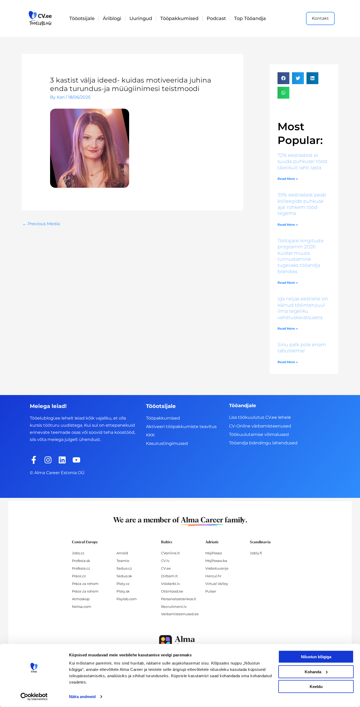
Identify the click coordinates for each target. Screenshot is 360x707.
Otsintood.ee (172, 591)
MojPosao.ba (216, 561)
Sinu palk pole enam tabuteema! (302, 348)
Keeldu (316, 686)
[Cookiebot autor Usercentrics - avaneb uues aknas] (34, 697)
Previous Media (41, 223)
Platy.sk (123, 591)
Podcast (216, 18)
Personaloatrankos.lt (178, 599)
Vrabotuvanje (216, 568)
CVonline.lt (170, 553)
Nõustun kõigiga (316, 657)
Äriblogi (112, 18)
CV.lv (165, 561)
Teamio (122, 561)
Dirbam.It (169, 576)
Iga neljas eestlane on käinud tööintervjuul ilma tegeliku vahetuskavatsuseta (303, 308)
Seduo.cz (124, 568)
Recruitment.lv (174, 606)
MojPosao (213, 553)
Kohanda (313, 671)
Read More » (288, 179)
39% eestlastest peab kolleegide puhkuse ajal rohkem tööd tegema (302, 204)
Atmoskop (81, 599)
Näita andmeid (82, 696)
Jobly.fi (256, 553)
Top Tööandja (250, 18)
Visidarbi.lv (170, 583)
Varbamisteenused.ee (180, 614)
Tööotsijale (82, 18)
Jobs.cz (78, 553)
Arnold (122, 553)
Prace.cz (79, 576)
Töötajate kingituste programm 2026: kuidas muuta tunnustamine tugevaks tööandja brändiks (301, 256)
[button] (283, 78)
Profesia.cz (81, 568)
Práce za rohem (85, 591)
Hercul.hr (213, 576)
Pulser (210, 591)
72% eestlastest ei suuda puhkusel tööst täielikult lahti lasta (303, 161)
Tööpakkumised (179, 18)
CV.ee (166, 568)
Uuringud (140, 18)
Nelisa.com (81, 606)
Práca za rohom (85, 583)
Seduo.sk (124, 576)
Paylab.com (126, 599)
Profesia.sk (81, 561)
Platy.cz (123, 583)
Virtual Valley (216, 583)
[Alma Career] (180, 643)
